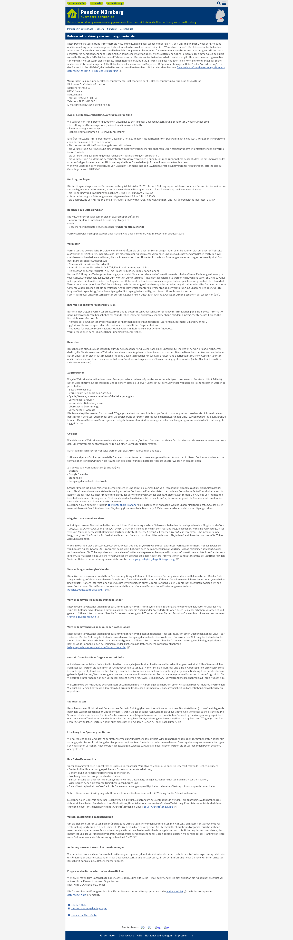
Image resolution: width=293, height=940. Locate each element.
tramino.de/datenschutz (81, 616)
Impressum (181, 935)
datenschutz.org (76, 894)
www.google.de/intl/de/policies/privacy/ (152, 559)
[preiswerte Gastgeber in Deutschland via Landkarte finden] (220, 18)
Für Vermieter (108, 935)
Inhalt (96, 3)
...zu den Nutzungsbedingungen (89, 908)
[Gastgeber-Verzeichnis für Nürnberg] (73, 13)
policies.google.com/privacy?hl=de (87, 589)
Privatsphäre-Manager (124, 504)
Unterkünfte (76, 3)
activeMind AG (175, 891)
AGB (139, 935)
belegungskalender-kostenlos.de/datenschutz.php (96, 647)
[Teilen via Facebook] (144, 927)
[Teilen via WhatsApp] (159, 927)
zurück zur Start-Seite (84, 915)
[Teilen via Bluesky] (151, 927)
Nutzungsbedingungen (158, 935)
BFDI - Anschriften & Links (158, 806)
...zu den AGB (78, 905)
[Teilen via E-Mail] (167, 927)
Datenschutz (126, 935)
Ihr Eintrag (115, 3)
